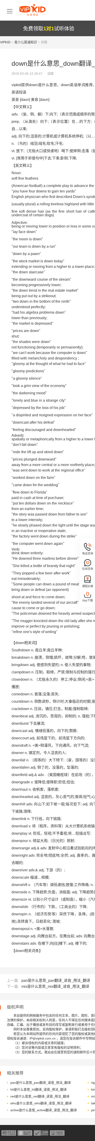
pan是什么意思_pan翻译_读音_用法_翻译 (55, 980)
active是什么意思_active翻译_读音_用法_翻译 (43, 1110)
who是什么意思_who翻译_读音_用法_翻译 (41, 1103)
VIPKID (5, 42)
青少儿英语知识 (25, 42)
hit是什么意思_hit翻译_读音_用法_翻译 (38, 1089)
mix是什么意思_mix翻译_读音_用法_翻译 (55, 986)
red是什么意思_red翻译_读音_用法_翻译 (39, 1096)
